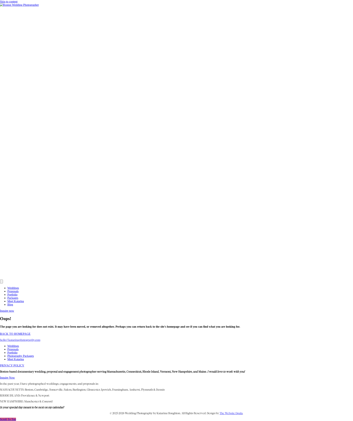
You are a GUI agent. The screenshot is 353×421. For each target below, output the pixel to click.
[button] (8, 419)
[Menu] (1, 281)
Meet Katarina (15, 301)
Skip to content (8, 1)
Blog (10, 304)
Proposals (13, 291)
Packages (12, 297)
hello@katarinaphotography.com (20, 339)
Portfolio (12, 294)
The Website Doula (231, 413)
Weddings (13, 288)
